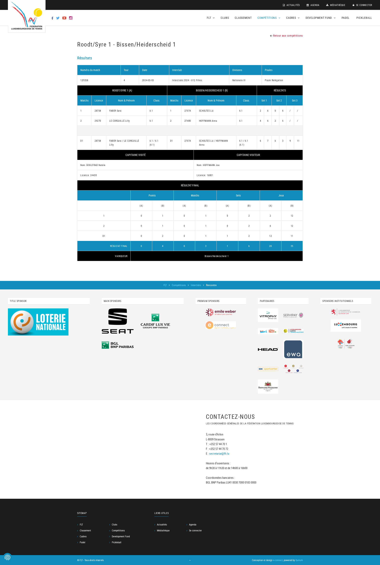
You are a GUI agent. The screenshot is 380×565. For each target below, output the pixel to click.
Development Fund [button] (319, 18)
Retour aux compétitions (287, 35)
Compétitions (179, 285)
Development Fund (121, 536)
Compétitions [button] (267, 18)
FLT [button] (209, 18)
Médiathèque (337, 5)
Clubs (225, 18)
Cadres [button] (291, 18)
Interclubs (196, 285)
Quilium (299, 560)
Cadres (83, 536)
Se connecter (363, 5)
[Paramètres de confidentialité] (7, 557)
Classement (243, 18)
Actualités (293, 5)
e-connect (278, 560)
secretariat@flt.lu (219, 453)
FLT (165, 285)
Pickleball (364, 18)
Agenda (314, 5)
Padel (346, 18)
